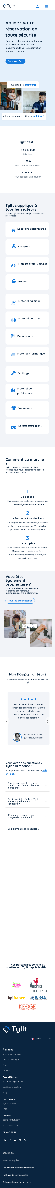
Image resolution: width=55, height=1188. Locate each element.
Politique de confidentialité (15, 1175)
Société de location (12, 1087)
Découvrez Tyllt (15, 61)
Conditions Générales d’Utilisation (19, 1167)
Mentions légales (11, 1160)
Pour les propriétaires (20, 600)
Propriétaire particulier (13, 1081)
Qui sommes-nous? (12, 1054)
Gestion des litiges (11, 1059)
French (37, 1039)
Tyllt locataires (9, 1103)
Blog (5, 1065)
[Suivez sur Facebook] (10, 1140)
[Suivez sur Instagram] (20, 1140)
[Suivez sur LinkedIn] (5, 1140)
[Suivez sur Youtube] (15, 1140)
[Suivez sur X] (25, 1140)
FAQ (5, 1092)
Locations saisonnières (31, 228)
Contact (6, 1070)
